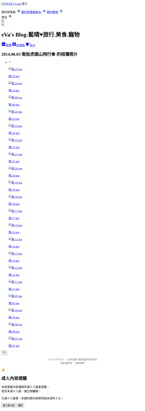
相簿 (9, 45)
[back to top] (4, 353)
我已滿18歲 (8, 405)
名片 (32, 45)
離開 (20, 405)
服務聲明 (80, 363)
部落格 (20, 45)
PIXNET (60, 359)
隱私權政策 (66, 363)
